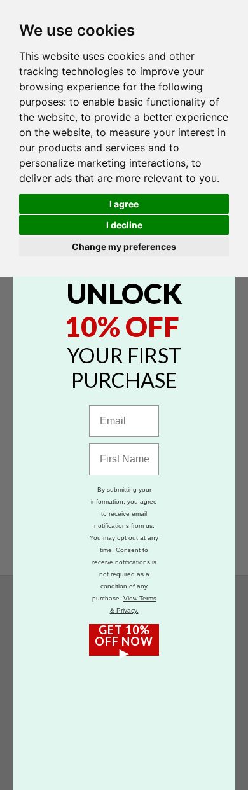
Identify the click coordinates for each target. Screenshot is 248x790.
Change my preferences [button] (124, 246)
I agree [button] (124, 203)
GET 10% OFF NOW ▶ (124, 640)
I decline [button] (124, 224)
